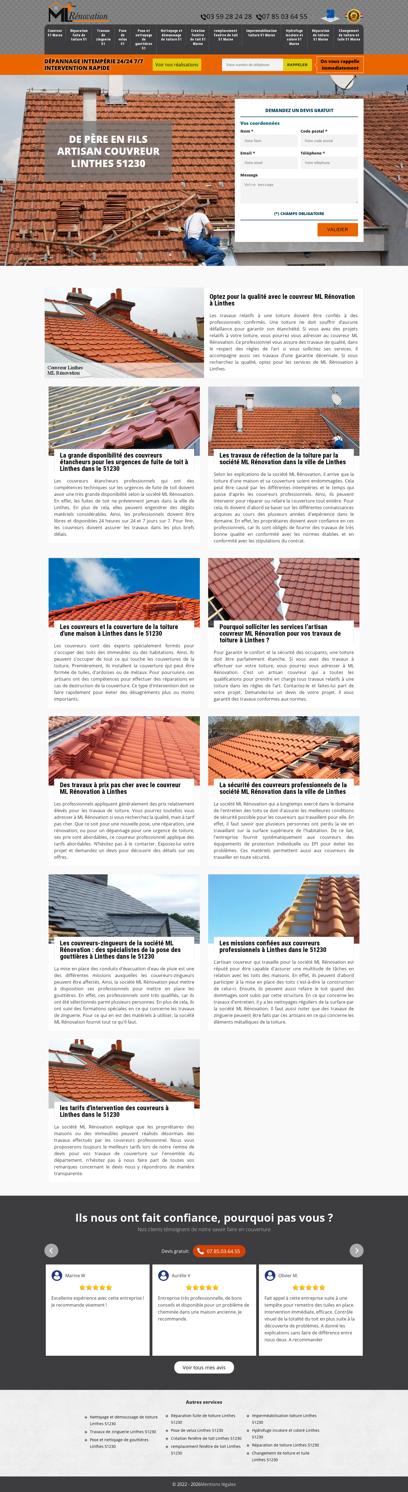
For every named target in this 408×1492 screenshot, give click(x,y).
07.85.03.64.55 (223, 1251)
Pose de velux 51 (123, 37)
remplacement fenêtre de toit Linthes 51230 (206, 1450)
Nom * (246, 131)
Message (249, 175)
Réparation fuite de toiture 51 (79, 35)
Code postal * (314, 131)
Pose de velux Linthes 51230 (197, 1430)
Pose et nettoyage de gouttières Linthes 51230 (119, 1443)
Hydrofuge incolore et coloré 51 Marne (294, 37)
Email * (247, 153)
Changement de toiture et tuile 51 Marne (348, 35)
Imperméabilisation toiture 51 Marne (261, 33)
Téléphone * (313, 153)
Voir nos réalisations (176, 65)
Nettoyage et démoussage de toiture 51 (171, 35)
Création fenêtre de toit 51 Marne (198, 37)
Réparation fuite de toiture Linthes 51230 (203, 1419)
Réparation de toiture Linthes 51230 (285, 1445)
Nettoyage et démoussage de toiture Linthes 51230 (124, 1420)
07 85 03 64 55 (285, 16)
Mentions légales (218, 1484)
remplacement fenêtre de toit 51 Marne (226, 35)
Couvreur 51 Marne (55, 33)
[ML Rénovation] (79, 11)
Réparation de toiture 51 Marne (320, 35)
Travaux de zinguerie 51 (103, 37)
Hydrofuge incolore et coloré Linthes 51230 (285, 1434)
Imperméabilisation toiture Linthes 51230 (284, 1419)
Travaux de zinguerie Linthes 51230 (123, 1431)
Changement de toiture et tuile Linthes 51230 (280, 1456)
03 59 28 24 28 (229, 16)
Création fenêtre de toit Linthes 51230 (206, 1438)
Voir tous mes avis (204, 1367)
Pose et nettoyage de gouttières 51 (143, 39)
